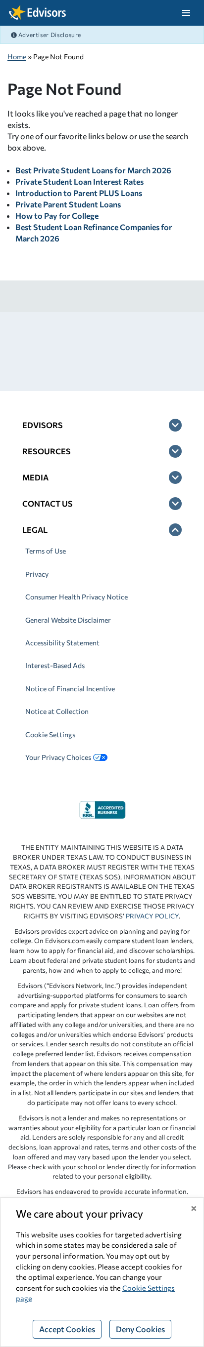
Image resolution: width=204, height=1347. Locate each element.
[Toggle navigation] (186, 13)
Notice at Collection (57, 711)
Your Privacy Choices (58, 757)
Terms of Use (45, 551)
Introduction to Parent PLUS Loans (78, 193)
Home (16, 56)
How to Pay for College (57, 215)
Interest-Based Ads (55, 665)
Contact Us (47, 503)
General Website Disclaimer (68, 620)
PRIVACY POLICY (152, 916)
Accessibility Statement (62, 642)
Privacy (37, 574)
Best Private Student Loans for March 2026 (93, 170)
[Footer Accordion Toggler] (175, 425)
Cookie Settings (50, 734)
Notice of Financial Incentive (70, 688)
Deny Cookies (140, 1329)
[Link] (102, 808)
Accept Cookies (67, 1329)
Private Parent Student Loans (68, 204)
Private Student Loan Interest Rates (79, 181)
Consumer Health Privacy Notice (76, 597)
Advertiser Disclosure (49, 34)
